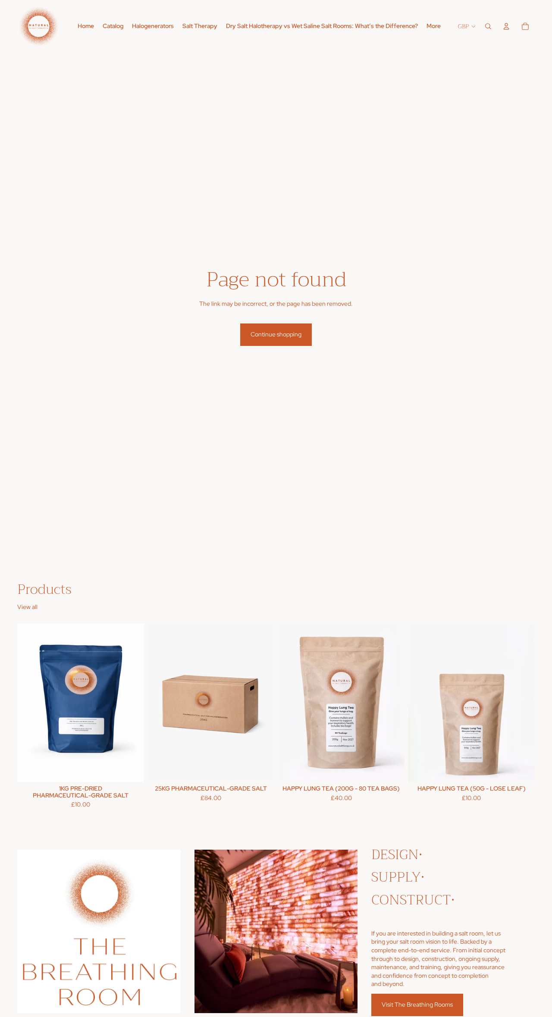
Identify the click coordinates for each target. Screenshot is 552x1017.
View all (27, 607)
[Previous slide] (30, 703)
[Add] (130, 768)
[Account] (506, 26)
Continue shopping (276, 334)
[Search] (488, 26)
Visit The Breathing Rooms (417, 1004)
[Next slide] (131, 703)
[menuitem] (433, 26)
